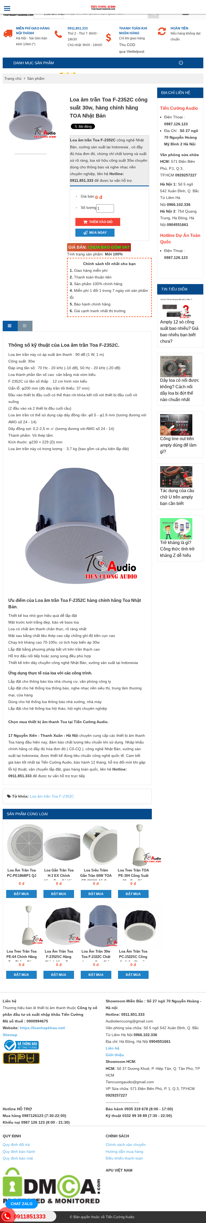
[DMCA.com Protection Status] (51, 1185)
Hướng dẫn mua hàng (124, 1151)
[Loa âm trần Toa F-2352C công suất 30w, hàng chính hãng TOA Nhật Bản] (32, 154)
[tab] (10, 326)
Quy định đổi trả (16, 1144)
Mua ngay (98, 233)
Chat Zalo (21, 1204)
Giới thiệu (115, 1055)
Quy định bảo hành (19, 1151)
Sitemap (10, 1035)
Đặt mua (21, 894)
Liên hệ (112, 1048)
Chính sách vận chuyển (126, 1144)
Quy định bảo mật (18, 1158)
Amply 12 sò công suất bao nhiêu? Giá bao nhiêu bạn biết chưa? (179, 332)
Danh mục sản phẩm (33, 63)
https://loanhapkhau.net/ (42, 1028)
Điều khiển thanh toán (124, 1158)
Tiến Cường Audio (120, 1217)
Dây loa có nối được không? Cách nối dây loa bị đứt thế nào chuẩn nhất (179, 390)
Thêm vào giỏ (100, 222)
